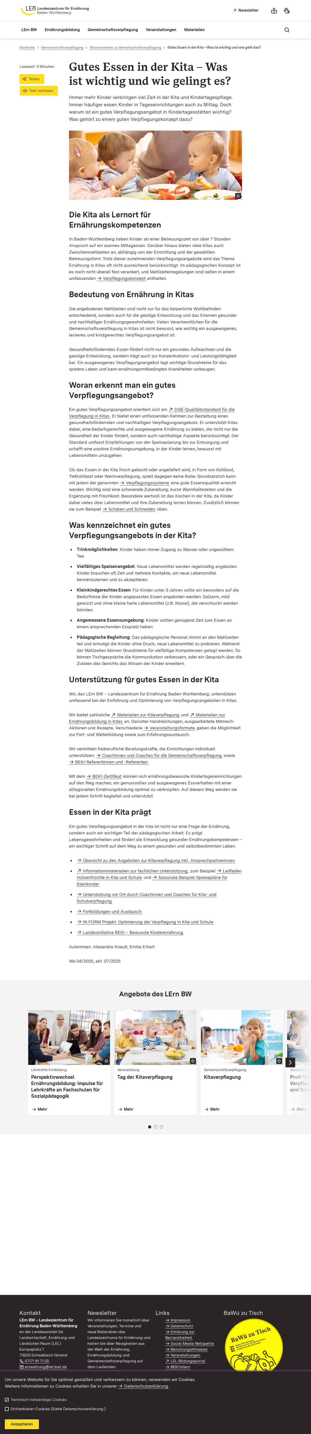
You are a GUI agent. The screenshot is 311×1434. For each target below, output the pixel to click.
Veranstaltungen (185, 1355)
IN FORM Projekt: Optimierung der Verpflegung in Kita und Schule (148, 921)
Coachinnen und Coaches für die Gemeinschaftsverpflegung (162, 755)
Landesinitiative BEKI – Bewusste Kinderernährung (133, 932)
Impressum (180, 1320)
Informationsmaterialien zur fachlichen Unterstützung (135, 870)
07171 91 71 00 (37, 1361)
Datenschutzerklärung (146, 1386)
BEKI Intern (180, 1366)
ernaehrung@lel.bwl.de (46, 1366)
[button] (31, 79)
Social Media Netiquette (192, 1343)
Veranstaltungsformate (172, 727)
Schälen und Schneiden (131, 509)
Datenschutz (182, 1326)
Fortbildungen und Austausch (112, 911)
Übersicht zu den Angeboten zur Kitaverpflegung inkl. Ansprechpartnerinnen (159, 860)
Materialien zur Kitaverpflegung (148, 714)
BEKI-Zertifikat (106, 776)
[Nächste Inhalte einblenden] (290, 1062)
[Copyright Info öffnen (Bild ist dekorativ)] (238, 196)
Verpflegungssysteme (147, 482)
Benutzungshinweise (189, 1349)
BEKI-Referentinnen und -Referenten (111, 761)
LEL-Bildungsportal (188, 1361)
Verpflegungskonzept (124, 278)
